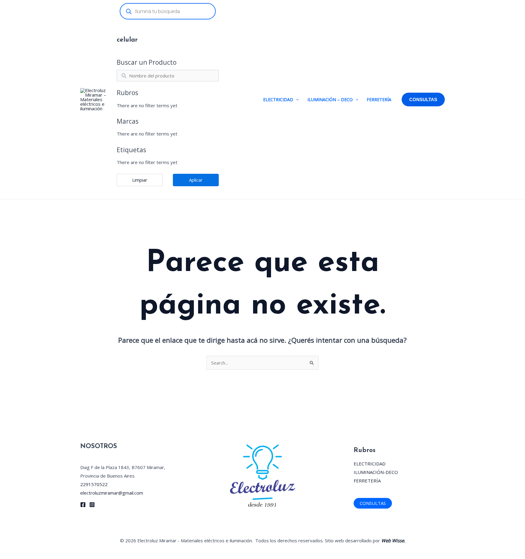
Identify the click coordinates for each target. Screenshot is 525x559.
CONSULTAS (373, 503)
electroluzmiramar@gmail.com (111, 493)
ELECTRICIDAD (278, 99)
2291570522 (94, 484)
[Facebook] (83, 504)
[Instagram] (92, 504)
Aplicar (196, 180)
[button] (296, 99)
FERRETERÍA (379, 99)
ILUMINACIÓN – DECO (330, 99)
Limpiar (139, 180)
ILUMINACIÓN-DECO (376, 472)
